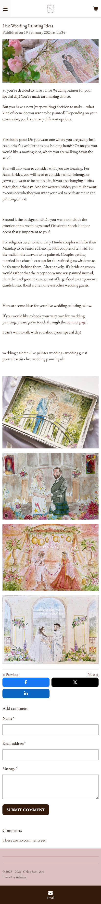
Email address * (14, 743)
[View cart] (95, 8)
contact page (77, 322)
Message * (10, 768)
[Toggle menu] (5, 8)
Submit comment (26, 809)
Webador (21, 877)
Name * (8, 718)
